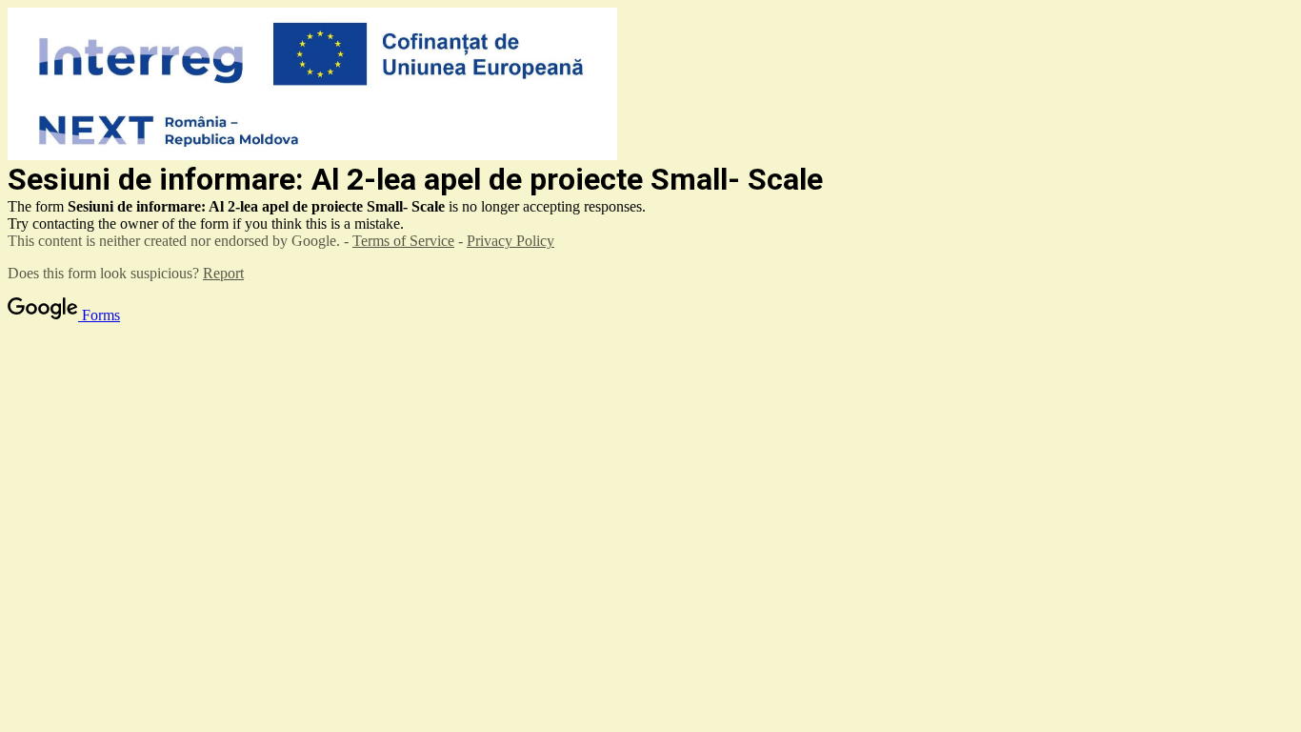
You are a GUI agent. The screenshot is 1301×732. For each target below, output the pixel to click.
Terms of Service (403, 241)
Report (223, 273)
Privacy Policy (510, 241)
